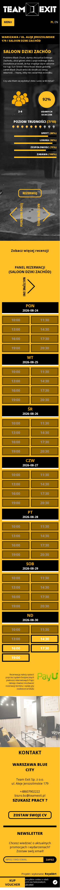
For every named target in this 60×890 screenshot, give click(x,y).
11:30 (44, 320)
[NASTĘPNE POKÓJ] (46, 214)
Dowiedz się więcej (25, 884)
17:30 (44, 338)
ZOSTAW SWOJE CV (30, 815)
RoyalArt (51, 873)
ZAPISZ (50, 859)
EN (56, 22)
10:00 (15, 320)
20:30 (44, 348)
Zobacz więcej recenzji (30, 250)
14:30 (44, 329)
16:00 (15, 338)
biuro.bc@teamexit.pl (29, 795)
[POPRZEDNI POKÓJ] (13, 214)
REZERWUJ (30, 193)
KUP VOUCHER (12, 882)
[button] (8, 22)
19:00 (15, 348)
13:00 (15, 329)
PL (52, 22)
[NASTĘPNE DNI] (32, 289)
